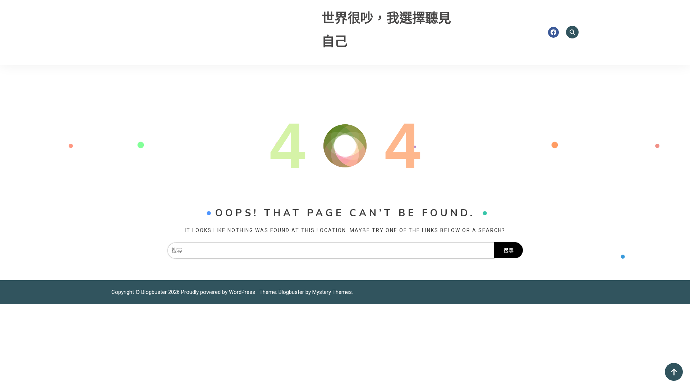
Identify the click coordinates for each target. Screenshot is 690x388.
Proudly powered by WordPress (219, 292)
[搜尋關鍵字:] (330, 250)
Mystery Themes (332, 292)
